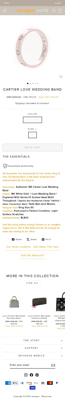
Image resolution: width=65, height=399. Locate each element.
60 (32, 134)
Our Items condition (18, 246)
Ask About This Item (46, 246)
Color (32, 114)
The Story (31, 340)
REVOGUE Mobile (32, 356)
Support (32, 348)
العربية (57, 3)
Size (32, 129)
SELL (7, 3)
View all (32, 283)
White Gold (32, 119)
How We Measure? (32, 255)
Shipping (20, 103)
